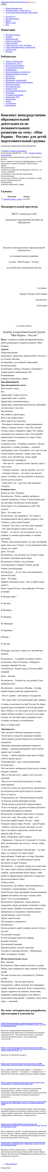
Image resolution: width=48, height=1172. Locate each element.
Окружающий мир (13, 87)
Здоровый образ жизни (15, 68)
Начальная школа (12, 19)
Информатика (11, 70)
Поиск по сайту (12, 43)
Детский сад (10, 16)
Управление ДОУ (12, 97)
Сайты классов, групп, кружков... (19, 45)
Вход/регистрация (13, 35)
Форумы (9, 51)
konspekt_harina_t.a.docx (13, 199)
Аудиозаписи (11, 103)
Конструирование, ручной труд (18, 72)
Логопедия (10, 76)
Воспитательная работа (15, 66)
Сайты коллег (11, 49)
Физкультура (11, 99)
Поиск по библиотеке (14, 61)
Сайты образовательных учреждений (20, 47)
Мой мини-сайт (12, 39)
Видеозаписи (11, 105)
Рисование (10, 93)
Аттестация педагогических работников (22, 13)
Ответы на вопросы (13, 41)
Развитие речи (11, 89)
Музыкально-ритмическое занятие (19, 82)
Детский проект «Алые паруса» (18, 10)
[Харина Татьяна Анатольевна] (13, 151)
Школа (8, 21)
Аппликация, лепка (13, 63)
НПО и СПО (11, 23)
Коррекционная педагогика (16, 74)
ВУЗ (7, 25)
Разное (8, 101)
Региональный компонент (16, 91)
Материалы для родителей (16, 80)
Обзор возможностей (14, 8)
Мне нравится (11, 1164)
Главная (9, 37)
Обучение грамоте (13, 84)
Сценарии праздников (14, 95)
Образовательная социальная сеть (18, 2)
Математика (10, 78)
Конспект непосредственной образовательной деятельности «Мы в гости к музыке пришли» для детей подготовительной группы (23, 1083)
